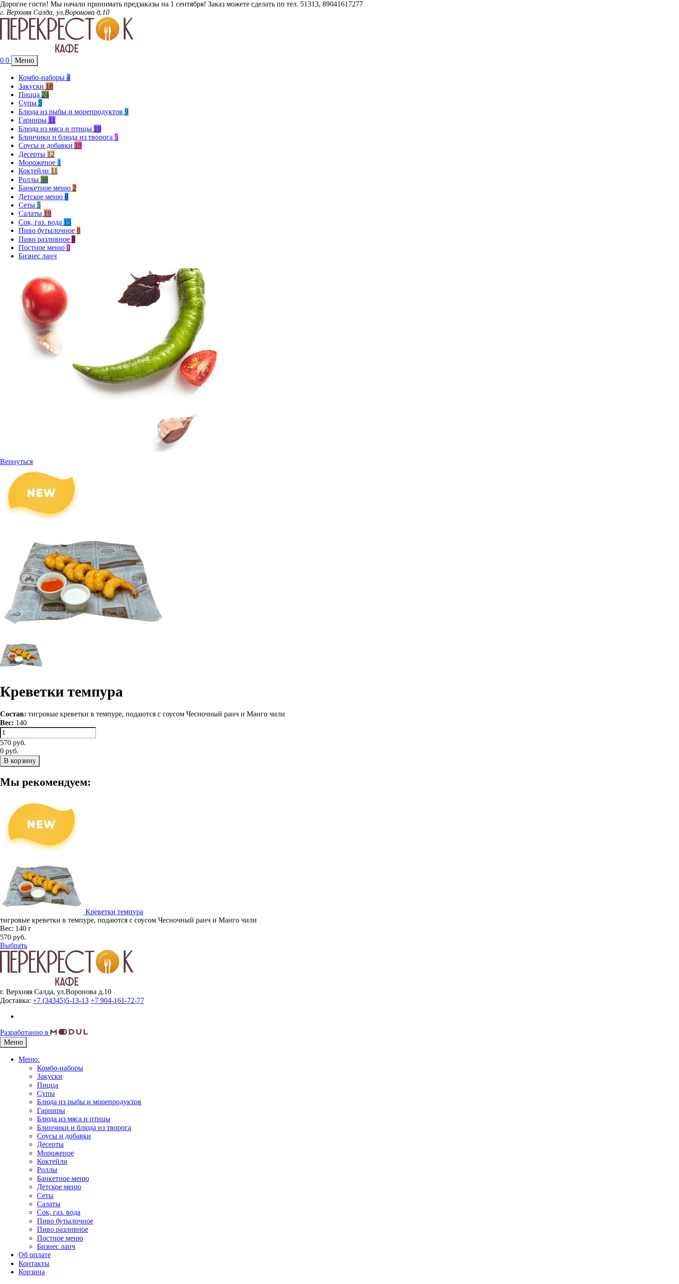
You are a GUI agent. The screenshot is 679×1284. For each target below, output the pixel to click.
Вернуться (16, 461)
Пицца (33, 94)
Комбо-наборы (44, 77)
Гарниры (36, 120)
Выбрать (13, 945)
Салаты (34, 213)
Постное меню (44, 247)
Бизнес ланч (37, 256)
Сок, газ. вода (44, 222)
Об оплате (34, 1255)
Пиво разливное (46, 239)
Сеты (29, 205)
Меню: (29, 1059)
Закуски (35, 86)
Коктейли (38, 171)
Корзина (31, 1272)
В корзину (20, 760)
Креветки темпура (114, 912)
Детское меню (43, 197)
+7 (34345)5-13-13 (61, 1000)
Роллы (33, 179)
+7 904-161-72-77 (117, 1000)
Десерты (36, 154)
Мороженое (39, 162)
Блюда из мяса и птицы (59, 129)
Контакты (33, 1263)
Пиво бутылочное (49, 230)
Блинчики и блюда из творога (68, 137)
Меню (24, 60)
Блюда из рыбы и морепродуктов (73, 112)
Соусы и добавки (50, 145)
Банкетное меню (47, 188)
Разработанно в (25, 1032)
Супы (30, 103)
